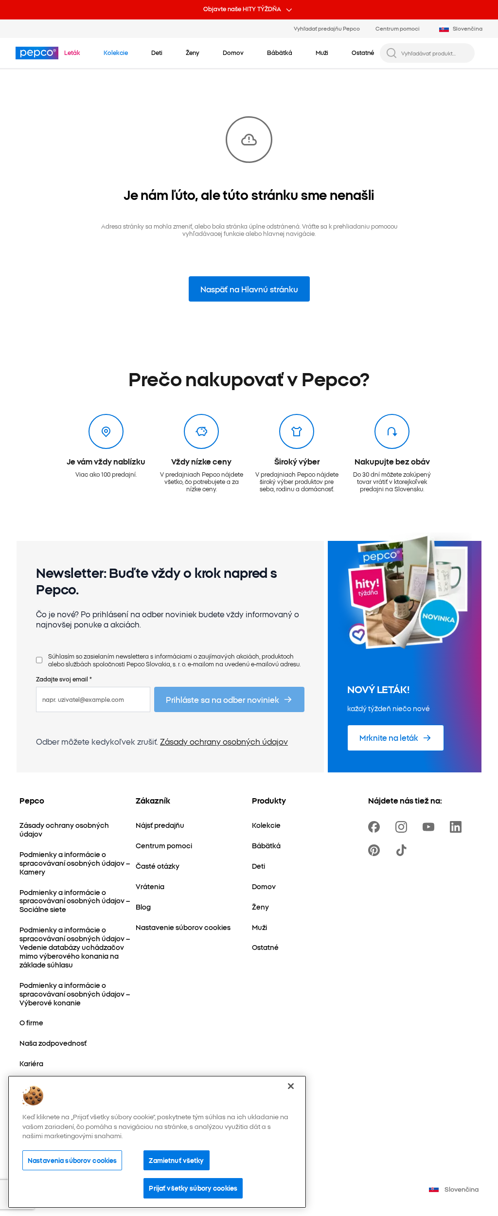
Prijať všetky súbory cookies (193, 1187)
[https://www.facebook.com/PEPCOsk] (376, 827)
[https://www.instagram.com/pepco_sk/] (403, 827)
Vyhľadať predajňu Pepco (327, 28)
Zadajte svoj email (64, 678)
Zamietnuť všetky (176, 1160)
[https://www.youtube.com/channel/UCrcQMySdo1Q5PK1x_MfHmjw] (430, 827)
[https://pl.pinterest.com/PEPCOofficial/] (376, 850)
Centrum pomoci (397, 28)
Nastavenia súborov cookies (72, 1160)
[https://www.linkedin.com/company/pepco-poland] (457, 827)
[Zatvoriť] (291, 1086)
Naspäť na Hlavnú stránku (249, 289)
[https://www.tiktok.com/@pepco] (403, 850)
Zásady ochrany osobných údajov (224, 741)
